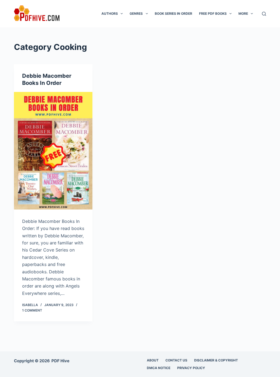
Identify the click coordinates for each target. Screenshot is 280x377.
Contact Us (176, 360)
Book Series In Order (173, 13)
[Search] (264, 14)
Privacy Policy (191, 368)
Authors (109, 13)
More (243, 13)
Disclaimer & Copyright (216, 360)
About (153, 360)
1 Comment (32, 310)
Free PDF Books (213, 13)
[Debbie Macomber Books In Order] (53, 151)
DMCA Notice (158, 368)
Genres (136, 13)
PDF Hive (60, 360)
